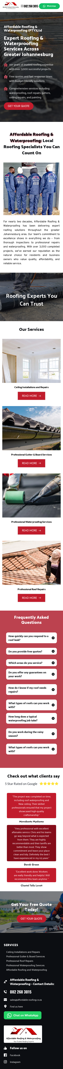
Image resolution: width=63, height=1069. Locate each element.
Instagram (15, 1062)
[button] (22, 6)
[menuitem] (31, 952)
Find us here (16, 1006)
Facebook (15, 1055)
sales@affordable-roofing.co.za (26, 999)
